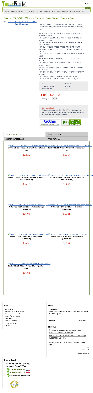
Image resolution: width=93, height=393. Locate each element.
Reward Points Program (12, 316)
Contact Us (8, 325)
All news (52, 320)
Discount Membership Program (15, 314)
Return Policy (9, 318)
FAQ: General (9, 309)
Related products (14, 134)
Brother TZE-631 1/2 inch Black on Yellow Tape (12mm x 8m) (26, 237)
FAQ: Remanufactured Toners (14, 311)
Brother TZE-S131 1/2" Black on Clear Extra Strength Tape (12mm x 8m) (26, 178)
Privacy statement (11, 323)
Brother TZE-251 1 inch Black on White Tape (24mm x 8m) (26, 149)
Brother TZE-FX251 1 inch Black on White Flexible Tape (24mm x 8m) (67, 178)
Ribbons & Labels (18, 11)
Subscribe (82, 320)
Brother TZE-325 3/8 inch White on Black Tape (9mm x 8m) (26, 267)
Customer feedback (15, 139)
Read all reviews (83, 354)
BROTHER (30, 11)
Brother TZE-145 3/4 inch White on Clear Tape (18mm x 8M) (66, 149)
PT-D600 (39, 11)
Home (7, 11)
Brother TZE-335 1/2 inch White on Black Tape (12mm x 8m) (67, 237)
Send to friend (54, 134)
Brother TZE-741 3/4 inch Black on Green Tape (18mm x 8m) (67, 208)
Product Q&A (54, 139)
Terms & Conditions (11, 321)
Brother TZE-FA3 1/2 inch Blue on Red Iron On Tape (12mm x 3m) (26, 208)
